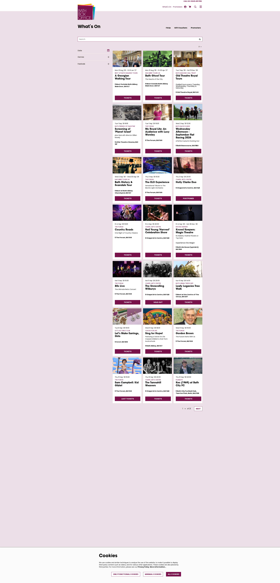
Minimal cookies (153, 574)
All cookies (173, 574)
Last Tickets (127, 399)
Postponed (188, 198)
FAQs (168, 28)
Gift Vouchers (180, 28)
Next (198, 408)
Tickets (127, 98)
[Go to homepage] (86, 6)
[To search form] (195, 6)
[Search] (199, 39)
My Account (185, 6)
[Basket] (190, 6)
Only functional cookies (125, 574)
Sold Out (158, 302)
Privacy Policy (143, 567)
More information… (158, 567)
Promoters (196, 28)
